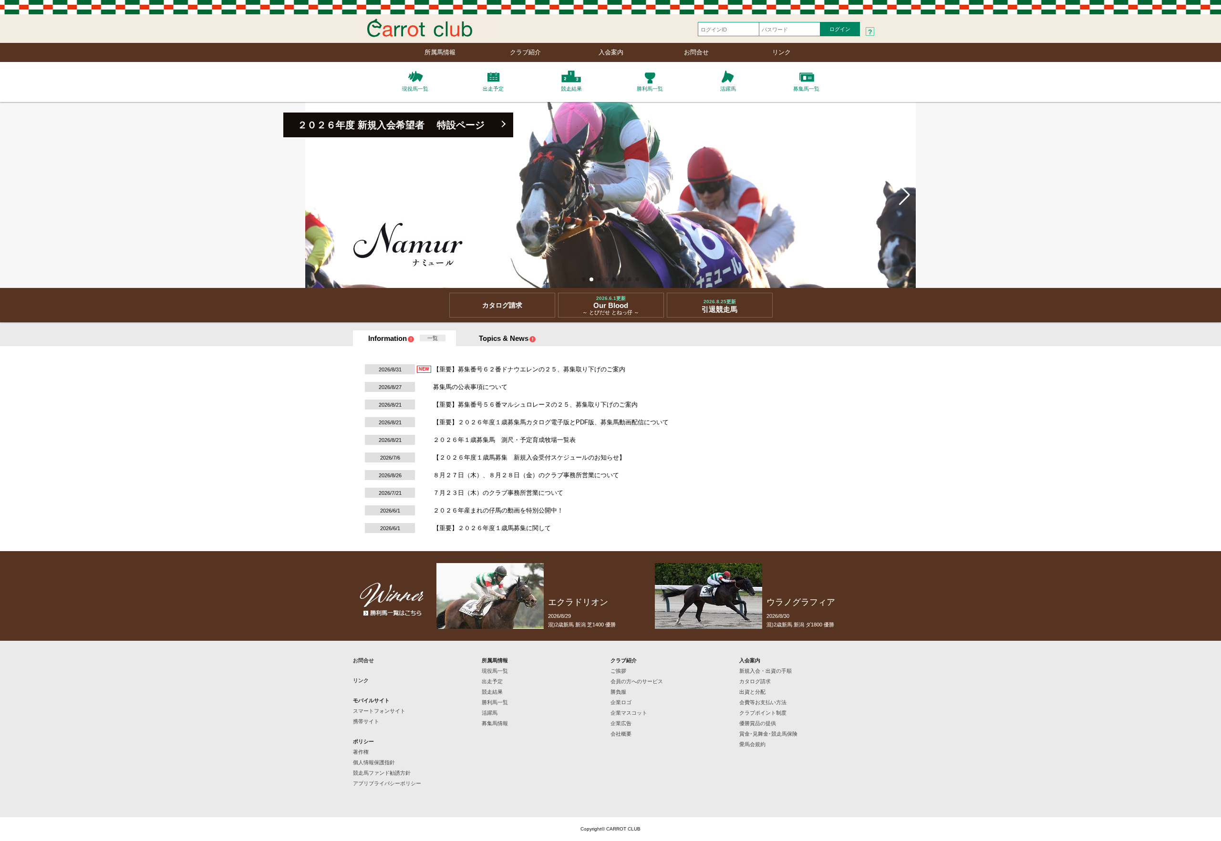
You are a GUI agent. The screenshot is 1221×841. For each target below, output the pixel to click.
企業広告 (620, 723)
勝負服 (618, 692)
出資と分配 (752, 692)
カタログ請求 (755, 681)
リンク (781, 52)
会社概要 (620, 734)
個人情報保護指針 (374, 762)
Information (387, 338)
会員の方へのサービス (636, 681)
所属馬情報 (439, 52)
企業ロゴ (620, 702)
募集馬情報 (495, 723)
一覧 (432, 338)
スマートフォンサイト (379, 711)
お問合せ (696, 52)
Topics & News (503, 338)
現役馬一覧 (495, 671)
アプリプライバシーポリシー (387, 783)
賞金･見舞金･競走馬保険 (768, 734)
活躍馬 (489, 713)
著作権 (361, 752)
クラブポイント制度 (762, 713)
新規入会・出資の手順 (765, 671)
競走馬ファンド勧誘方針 (382, 773)
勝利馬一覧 (495, 702)
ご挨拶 (618, 671)
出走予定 (492, 681)
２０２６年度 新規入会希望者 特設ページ (391, 125)
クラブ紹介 (525, 52)
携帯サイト (366, 721)
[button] (584, 279)
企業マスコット (628, 713)
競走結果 (492, 692)
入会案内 (611, 52)
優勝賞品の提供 (757, 723)
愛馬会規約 (752, 744)
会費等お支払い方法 (762, 702)
